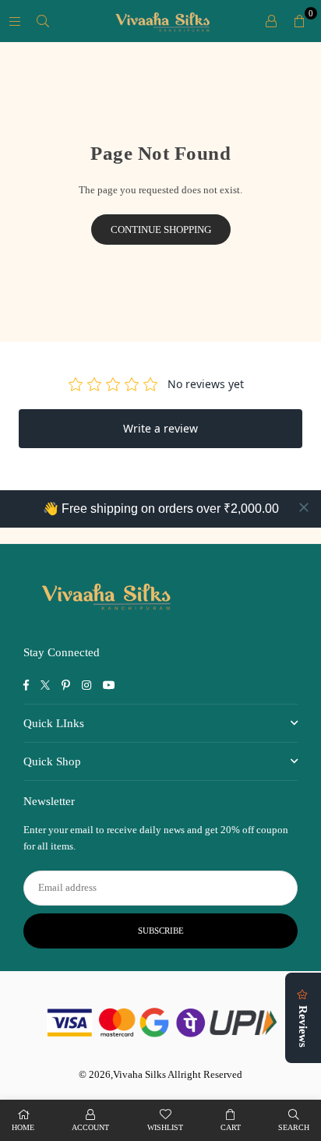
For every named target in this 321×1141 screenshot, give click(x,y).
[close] (304, 507)
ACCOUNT (90, 1127)
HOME (23, 1127)
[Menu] (15, 20)
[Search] (43, 20)
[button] (299, 21)
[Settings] (271, 21)
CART (230, 1127)
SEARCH (293, 1127)
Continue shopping (161, 229)
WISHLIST (165, 1127)
